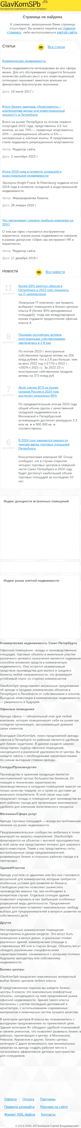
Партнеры (48, 1099)
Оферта (10, 1099)
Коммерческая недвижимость (24, 61)
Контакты (48, 1114)
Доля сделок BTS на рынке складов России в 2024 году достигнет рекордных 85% (38, 391)
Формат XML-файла (19, 1114)
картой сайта (67, 32)
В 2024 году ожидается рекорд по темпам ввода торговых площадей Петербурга (44, 444)
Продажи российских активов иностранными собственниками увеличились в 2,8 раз (41, 339)
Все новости (55, 272)
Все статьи (56, 47)
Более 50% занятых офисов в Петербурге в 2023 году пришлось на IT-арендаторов (43, 290)
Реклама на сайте (54, 1107)
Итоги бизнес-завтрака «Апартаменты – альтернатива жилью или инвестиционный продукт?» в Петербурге (33, 110)
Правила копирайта (19, 1107)
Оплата (28, 1099)
